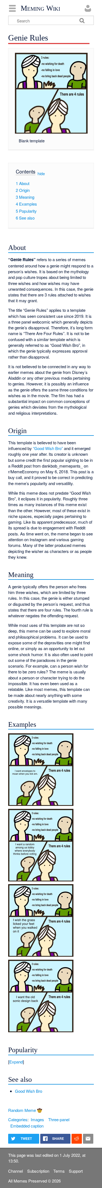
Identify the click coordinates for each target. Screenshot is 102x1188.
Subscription (38, 1171)
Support (76, 1171)
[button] (51, 1062)
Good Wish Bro (28, 1091)
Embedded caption (27, 1126)
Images (37, 1119)
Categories (17, 1119)
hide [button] (41, 173)
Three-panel (58, 1119)
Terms (59, 1171)
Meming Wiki (40, 8)
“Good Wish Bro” (48, 448)
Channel (15, 1171)
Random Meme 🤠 (25, 1110)
